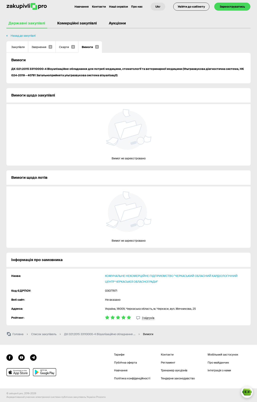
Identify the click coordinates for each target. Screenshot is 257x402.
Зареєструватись (232, 6)
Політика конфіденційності (132, 378)
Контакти (99, 6)
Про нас (137, 6)
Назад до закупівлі (23, 35)
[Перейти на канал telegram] (33, 357)
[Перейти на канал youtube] (21, 357)
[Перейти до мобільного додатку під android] (44, 372)
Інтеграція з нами (219, 370)
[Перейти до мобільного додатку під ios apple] (18, 372)
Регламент (168, 362)
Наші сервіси (118, 6)
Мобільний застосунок (223, 354)
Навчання (81, 6)
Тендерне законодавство (178, 378)
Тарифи (119, 354)
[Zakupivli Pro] (27, 6)
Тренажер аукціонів (174, 370)
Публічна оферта (125, 362)
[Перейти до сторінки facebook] (9, 357)
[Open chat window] (247, 392)
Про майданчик (218, 362)
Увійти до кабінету (191, 6)
